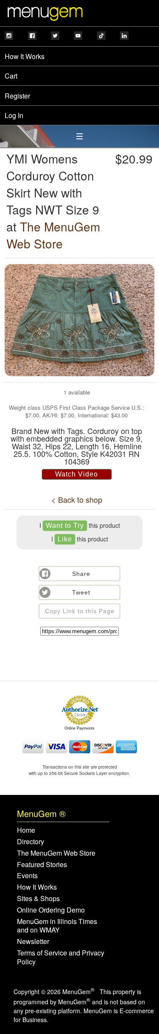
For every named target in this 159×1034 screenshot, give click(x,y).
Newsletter (33, 941)
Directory (30, 841)
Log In (14, 115)
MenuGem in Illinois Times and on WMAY (57, 926)
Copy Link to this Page (79, 611)
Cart (11, 76)
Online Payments (79, 728)
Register (17, 96)
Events (27, 875)
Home (26, 830)
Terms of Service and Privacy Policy (60, 957)
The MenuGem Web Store (53, 235)
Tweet (81, 592)
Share (81, 573)
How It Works (25, 56)
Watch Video (76, 474)
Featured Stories (42, 864)
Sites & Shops (38, 898)
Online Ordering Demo (51, 910)
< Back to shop (76, 499)
